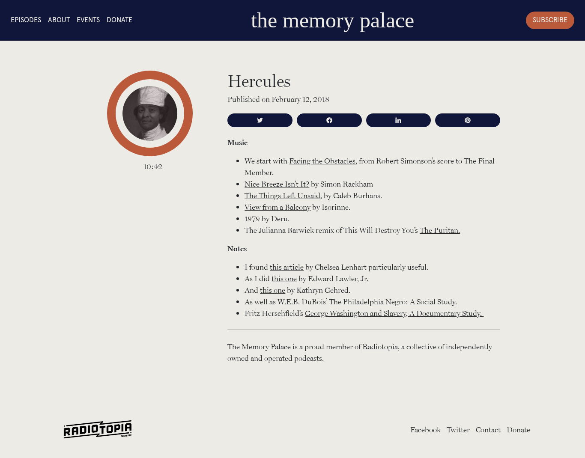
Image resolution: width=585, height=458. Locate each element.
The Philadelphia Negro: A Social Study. (393, 301)
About (59, 20)
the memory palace (332, 20)
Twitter (458, 429)
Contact (488, 429)
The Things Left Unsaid (282, 195)
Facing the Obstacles (322, 160)
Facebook (425, 429)
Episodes (26, 20)
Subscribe (550, 20)
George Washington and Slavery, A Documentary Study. (394, 313)
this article (287, 266)
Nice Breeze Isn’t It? (277, 183)
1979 (253, 218)
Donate (119, 20)
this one (284, 278)
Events (88, 20)
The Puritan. (440, 230)
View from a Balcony (277, 206)
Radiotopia (380, 346)
